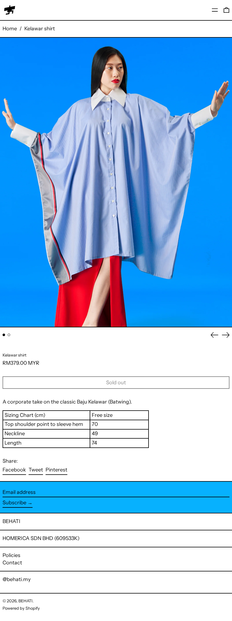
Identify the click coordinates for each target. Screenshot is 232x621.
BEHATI (11, 521)
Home (10, 28)
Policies (11, 555)
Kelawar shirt (39, 28)
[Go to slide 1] (4, 335)
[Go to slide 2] (9, 335)
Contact (12, 563)
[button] (226, 10)
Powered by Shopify (21, 608)
